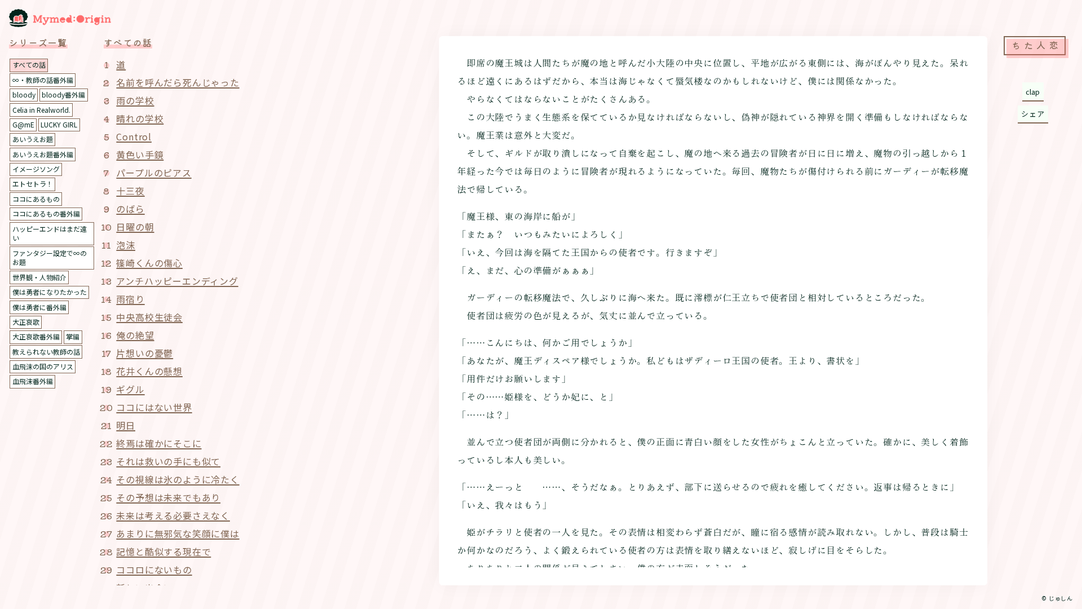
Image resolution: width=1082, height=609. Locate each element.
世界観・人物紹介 (39, 277)
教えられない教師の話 (46, 351)
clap (1033, 91)
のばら (130, 208)
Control (134, 136)
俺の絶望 (135, 335)
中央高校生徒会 (149, 317)
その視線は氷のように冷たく (177, 479)
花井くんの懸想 (149, 371)
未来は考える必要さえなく (173, 515)
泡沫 (125, 244)
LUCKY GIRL (59, 124)
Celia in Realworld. (41, 109)
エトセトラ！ (32, 183)
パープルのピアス (153, 172)
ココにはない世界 (154, 407)
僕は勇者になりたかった (49, 292)
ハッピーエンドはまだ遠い (49, 233)
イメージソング (36, 169)
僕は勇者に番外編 (39, 307)
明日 (125, 425)
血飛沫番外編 (32, 381)
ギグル (130, 389)
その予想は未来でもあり (168, 497)
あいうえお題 (32, 139)
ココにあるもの (36, 199)
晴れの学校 (139, 118)
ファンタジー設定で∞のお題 (49, 257)
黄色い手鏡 (139, 154)
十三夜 (130, 190)
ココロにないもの (154, 569)
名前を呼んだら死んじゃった (177, 82)
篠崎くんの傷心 (149, 263)
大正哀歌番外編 (36, 336)
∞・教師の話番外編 (42, 80)
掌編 (72, 336)
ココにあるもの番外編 (46, 213)
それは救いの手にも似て (168, 461)
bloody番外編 (63, 94)
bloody (24, 94)
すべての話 (29, 64)
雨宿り (130, 299)
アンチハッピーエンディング (177, 281)
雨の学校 (135, 100)
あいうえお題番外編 (42, 154)
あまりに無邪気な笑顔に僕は (177, 533)
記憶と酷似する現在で (163, 551)
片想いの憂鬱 (144, 353)
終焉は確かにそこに (158, 443)
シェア (1032, 113)
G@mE (23, 124)
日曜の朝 (135, 226)
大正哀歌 (25, 321)
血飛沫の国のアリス (42, 366)
